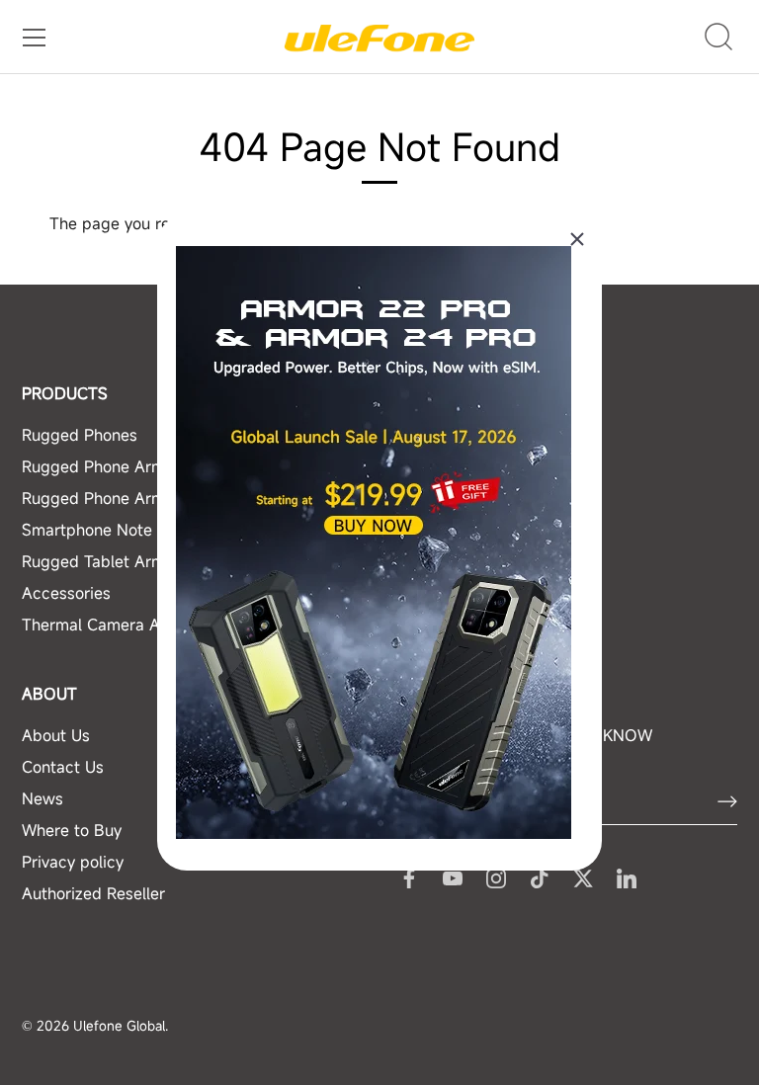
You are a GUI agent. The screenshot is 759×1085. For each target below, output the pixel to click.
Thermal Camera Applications (131, 624)
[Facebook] (409, 876)
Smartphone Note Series (112, 530)
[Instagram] (496, 876)
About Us (56, 735)
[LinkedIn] (626, 876)
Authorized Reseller (93, 893)
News (42, 798)
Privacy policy (73, 862)
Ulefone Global (119, 1026)
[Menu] (34, 37)
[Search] (719, 37)
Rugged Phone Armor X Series (133, 498)
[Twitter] (583, 876)
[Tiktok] (539, 876)
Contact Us (63, 767)
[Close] (577, 239)
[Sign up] (727, 801)
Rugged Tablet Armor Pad (117, 561)
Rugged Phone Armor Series (126, 466)
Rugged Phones (79, 435)
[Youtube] (453, 876)
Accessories (66, 593)
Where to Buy (72, 830)
